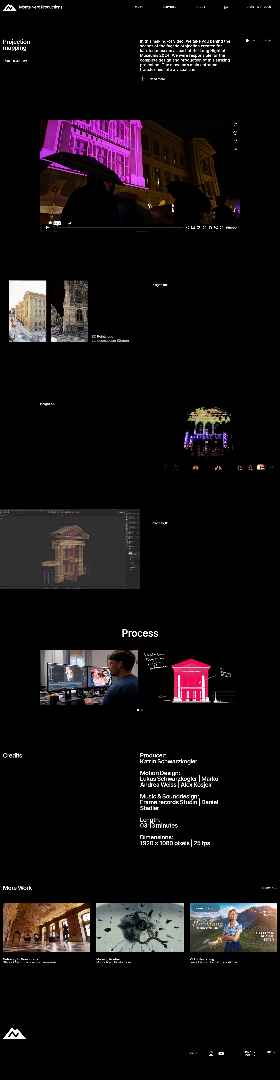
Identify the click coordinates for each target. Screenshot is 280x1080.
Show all (269, 888)
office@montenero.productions (88, 1059)
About (201, 6)
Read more (157, 79)
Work (139, 6)
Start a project (260, 6)
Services (170, 6)
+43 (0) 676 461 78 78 (75, 1053)
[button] (138, 710)
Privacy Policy (249, 1053)
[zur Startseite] (33, 7)
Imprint (271, 1052)
